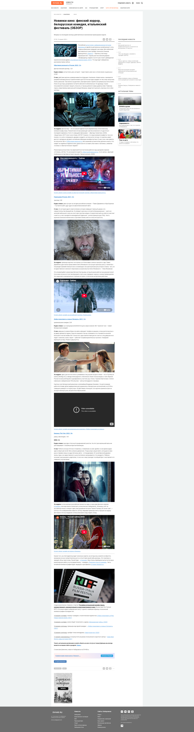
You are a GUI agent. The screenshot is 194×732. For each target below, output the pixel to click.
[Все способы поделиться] (113, 39)
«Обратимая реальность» (74, 141)
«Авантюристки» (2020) (92, 632)
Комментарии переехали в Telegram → (68, 656)
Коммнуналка (102, 727)
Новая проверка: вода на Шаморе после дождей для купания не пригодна (129, 79)
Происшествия (93, 8)
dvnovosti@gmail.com (56, 720)
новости (69, 2)
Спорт (102, 8)
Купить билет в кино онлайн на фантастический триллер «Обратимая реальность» (80, 192)
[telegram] (122, 712)
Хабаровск (64, 8)
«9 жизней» (83, 560)
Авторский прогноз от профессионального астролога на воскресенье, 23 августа (128, 46)
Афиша (100, 725)
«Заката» (90, 53)
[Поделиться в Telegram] (104, 39)
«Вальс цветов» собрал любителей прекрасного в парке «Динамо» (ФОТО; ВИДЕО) (129, 62)
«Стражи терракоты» (97, 564)
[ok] (132, 712)
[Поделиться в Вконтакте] (107, 39)
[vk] (125, 712)
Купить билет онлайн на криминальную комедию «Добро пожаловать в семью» (79, 429)
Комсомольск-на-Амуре (76, 8)
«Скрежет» (57, 506)
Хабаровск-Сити (125, 8)
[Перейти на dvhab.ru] (57, 3)
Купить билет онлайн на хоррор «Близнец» (67, 551)
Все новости (55, 8)
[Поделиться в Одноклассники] (110, 39)
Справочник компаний (104, 719)
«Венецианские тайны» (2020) (98, 622)
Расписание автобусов (104, 723)
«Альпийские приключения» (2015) (81, 60)
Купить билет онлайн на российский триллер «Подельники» (72, 315)
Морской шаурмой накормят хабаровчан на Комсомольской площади (127, 71)
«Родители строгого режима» (97, 562)
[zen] (129, 712)
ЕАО (86, 8)
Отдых (99, 714)
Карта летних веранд (112, 8)
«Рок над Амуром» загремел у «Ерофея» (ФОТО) (127, 54)
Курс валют (101, 721)
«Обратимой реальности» (90, 152)
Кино (75, 14)
